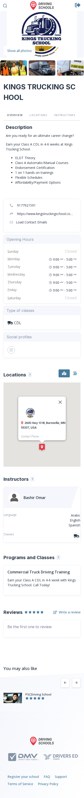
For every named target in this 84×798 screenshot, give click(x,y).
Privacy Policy (48, 784)
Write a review (69, 612)
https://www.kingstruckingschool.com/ (45, 213)
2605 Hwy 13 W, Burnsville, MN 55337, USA (43, 425)
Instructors (64, 115)
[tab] (64, 373)
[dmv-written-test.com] (23, 757)
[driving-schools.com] (42, 741)
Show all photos (19, 50)
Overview (15, 115)
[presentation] (65, 683)
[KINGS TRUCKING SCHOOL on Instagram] (11, 350)
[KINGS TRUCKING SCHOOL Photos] (42, 34)
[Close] (60, 402)
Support (61, 776)
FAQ (47, 776)
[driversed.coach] (60, 757)
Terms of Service (20, 784)
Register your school (23, 776)
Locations (38, 115)
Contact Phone (30, 436)
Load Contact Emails (31, 222)
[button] (5, 5)
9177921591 (26, 205)
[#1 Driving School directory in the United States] (42, 5)
